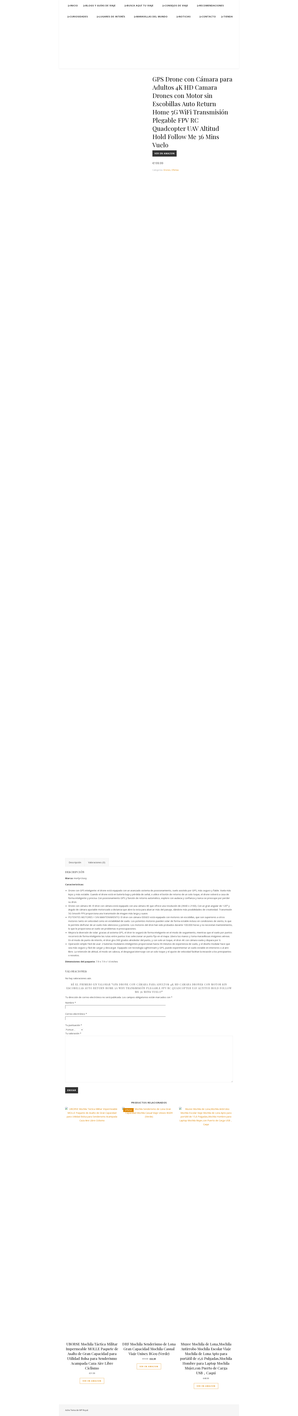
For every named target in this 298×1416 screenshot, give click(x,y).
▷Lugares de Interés (111, 16)
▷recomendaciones (210, 5)
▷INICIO (73, 5)
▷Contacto (208, 16)
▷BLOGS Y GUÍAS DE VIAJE (100, 5)
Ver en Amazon (164, 153)
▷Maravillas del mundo (151, 16)
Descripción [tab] (75, 862)
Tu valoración (73, 1033)
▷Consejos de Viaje (175, 5)
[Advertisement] (149, 45)
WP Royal (83, 1410)
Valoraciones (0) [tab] (96, 862)
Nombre (70, 1002)
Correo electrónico (76, 1013)
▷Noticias (184, 16)
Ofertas (175, 170)
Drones (167, 170)
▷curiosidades (78, 16)
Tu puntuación (73, 1025)
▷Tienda (227, 16)
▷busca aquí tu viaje (139, 5)
